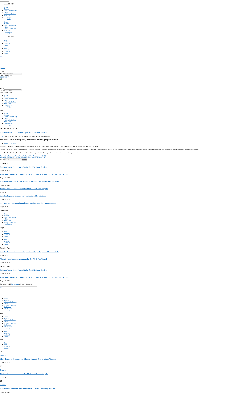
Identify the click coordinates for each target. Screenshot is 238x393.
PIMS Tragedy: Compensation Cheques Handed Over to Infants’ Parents (28, 359)
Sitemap (6, 45)
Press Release (8, 17)
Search (2, 73)
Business (6, 9)
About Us (6, 42)
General (6, 7)
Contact (3, 68)
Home (5, 40)
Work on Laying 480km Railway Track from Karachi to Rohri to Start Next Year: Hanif (34, 174)
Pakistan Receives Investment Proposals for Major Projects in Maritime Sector (29, 181)
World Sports (7, 15)
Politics (6, 12)
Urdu (9, 19)
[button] (119, 72)
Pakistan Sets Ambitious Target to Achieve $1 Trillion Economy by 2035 (27, 388)
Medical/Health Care (10, 14)
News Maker (15, 284)
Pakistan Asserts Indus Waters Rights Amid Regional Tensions (23, 132)
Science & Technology (10, 10)
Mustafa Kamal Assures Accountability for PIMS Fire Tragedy (24, 189)
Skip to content (4, 1)
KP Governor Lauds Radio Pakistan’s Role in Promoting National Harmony (29, 203)
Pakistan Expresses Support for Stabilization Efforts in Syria (23, 196)
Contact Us (7, 43)
